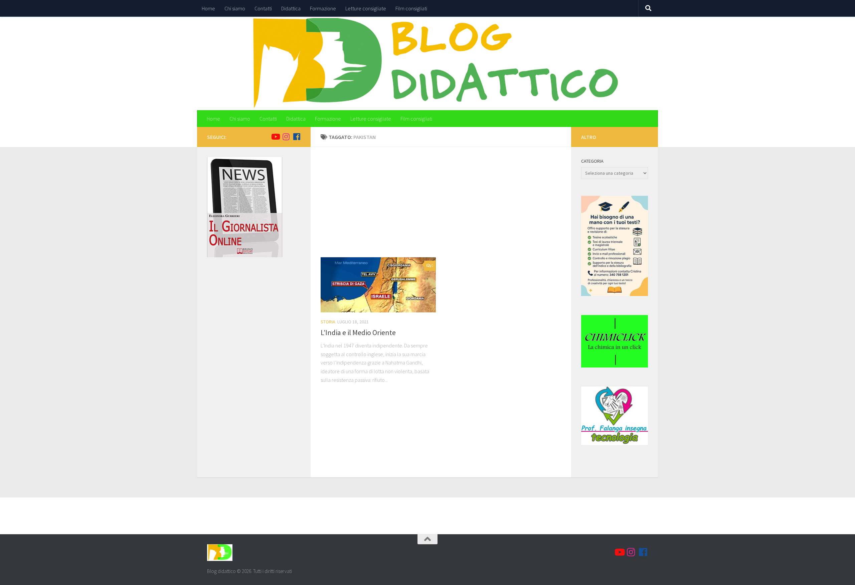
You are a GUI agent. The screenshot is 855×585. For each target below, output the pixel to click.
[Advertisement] (446, 207)
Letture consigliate (365, 8)
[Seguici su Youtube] (275, 137)
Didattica (291, 8)
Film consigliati (411, 8)
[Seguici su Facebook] (297, 137)
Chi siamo (234, 8)
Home (208, 8)
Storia (328, 322)
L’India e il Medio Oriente (358, 332)
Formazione (323, 8)
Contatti (263, 8)
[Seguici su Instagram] (286, 137)
